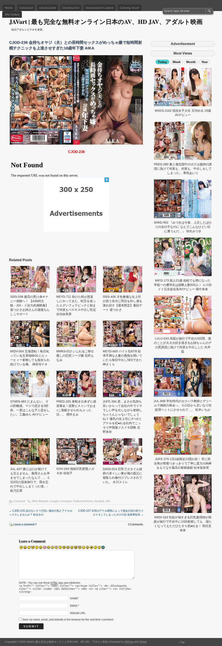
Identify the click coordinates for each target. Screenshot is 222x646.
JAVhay (128, 641)
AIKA (35, 501)
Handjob (99, 501)
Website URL (78, 612)
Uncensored (47, 8)
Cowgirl (54, 501)
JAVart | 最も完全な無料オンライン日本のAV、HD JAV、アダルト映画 (105, 21)
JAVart (143, 641)
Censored (26, 8)
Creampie (66, 501)
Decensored (70, 8)
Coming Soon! (129, 8)
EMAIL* (74, 605)
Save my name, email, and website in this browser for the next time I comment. (68, 619)
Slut (108, 501)
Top (182, 642)
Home (9, 8)
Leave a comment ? (25, 524)
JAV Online (12, 14)
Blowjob (43, 501)
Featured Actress (83, 501)
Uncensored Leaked (99, 8)
